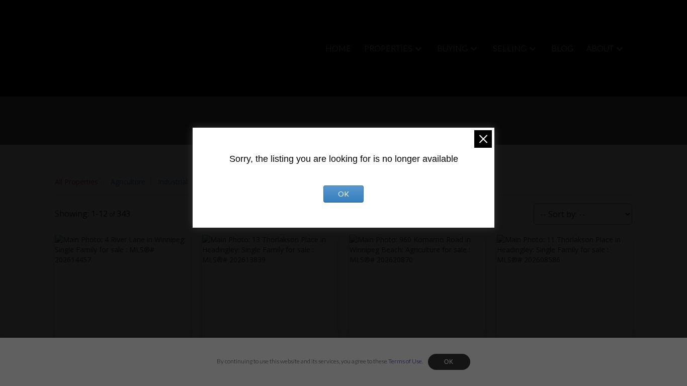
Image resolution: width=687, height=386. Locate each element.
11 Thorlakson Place (538, 368)
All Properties (76, 181)
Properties (388, 48)
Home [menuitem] (338, 48)
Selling (510, 48)
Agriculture (128, 181)
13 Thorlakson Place (243, 368)
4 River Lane (83, 368)
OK (449, 361)
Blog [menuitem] (562, 48)
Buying (452, 48)
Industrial (173, 181)
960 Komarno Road (390, 368)
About (600, 48)
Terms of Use (405, 361)
